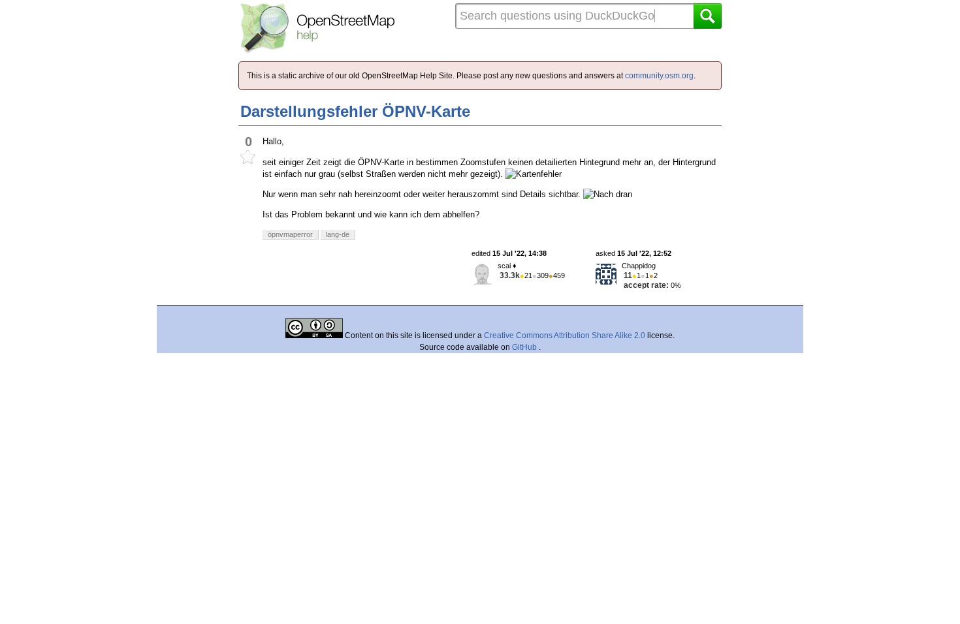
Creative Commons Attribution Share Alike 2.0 (564, 335)
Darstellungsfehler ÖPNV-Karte (355, 111)
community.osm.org (659, 75)
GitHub (525, 347)
